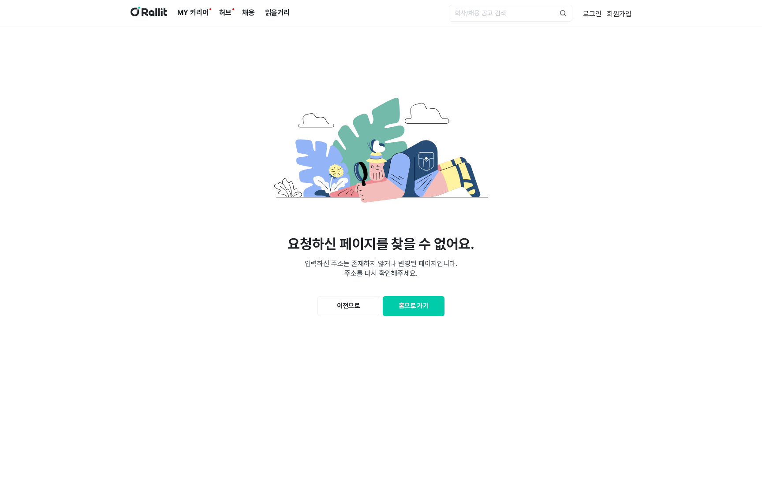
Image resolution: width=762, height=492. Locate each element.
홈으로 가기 (414, 306)
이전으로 (348, 306)
